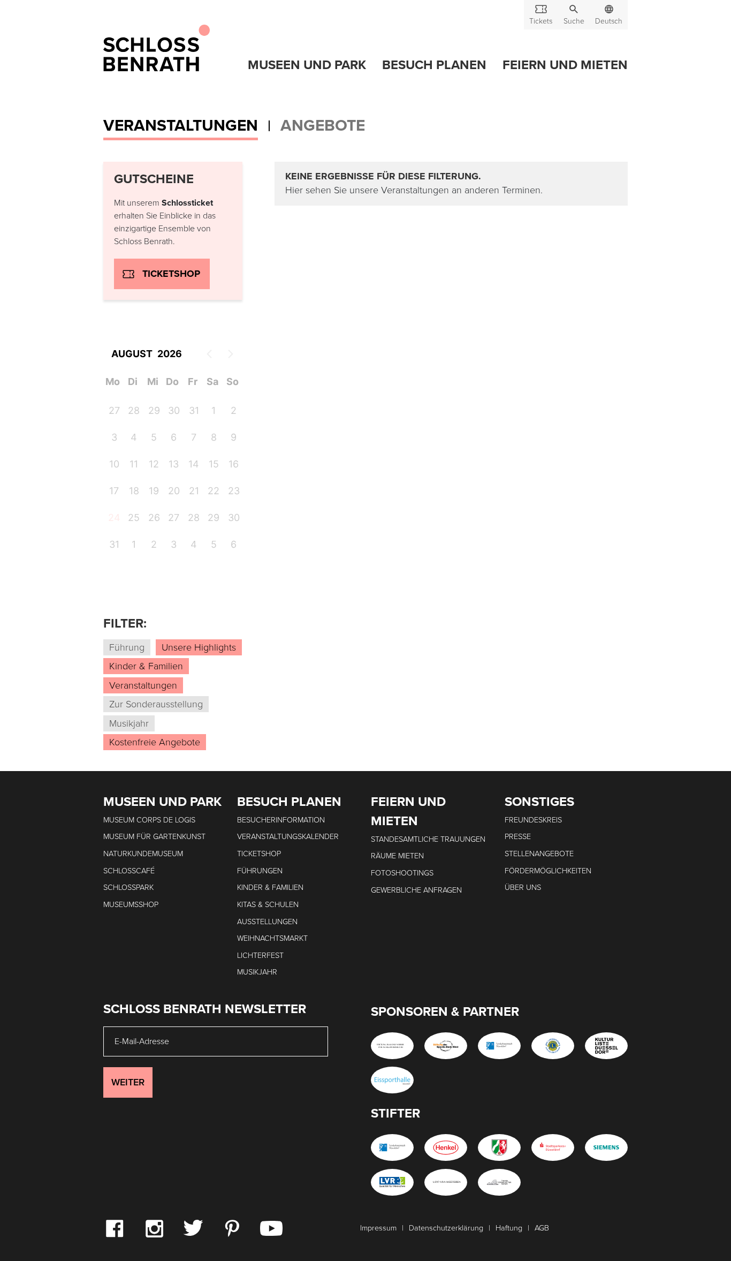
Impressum (378, 1228)
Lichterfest (260, 955)
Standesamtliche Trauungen (428, 839)
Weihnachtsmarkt (272, 938)
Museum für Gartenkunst (154, 836)
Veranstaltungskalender (288, 836)
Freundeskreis (533, 820)
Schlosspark (128, 887)
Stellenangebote (539, 853)
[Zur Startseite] (156, 49)
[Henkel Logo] (446, 1147)
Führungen (260, 870)
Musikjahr (257, 972)
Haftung (509, 1228)
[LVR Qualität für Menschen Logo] (392, 1182)
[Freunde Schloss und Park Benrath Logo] (499, 1182)
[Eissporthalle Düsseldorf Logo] (392, 1080)
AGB (542, 1228)
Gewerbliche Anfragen (416, 890)
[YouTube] (271, 1227)
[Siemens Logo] (606, 1147)
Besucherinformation (281, 820)
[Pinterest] (231, 1227)
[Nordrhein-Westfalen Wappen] (499, 1147)
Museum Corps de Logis (149, 820)
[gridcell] (113, 519)
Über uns (523, 887)
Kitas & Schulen (268, 904)
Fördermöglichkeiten (548, 870)
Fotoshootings (402, 873)
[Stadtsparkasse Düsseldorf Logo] (553, 1147)
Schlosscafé (129, 870)
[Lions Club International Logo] (553, 1046)
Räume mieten (397, 855)
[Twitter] (192, 1227)
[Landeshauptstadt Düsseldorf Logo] (499, 1046)
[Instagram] (154, 1227)
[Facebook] (114, 1227)
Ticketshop (171, 274)
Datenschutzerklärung (446, 1228)
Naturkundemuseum (143, 853)
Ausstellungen (267, 921)
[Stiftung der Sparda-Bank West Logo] (446, 1046)
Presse (518, 836)
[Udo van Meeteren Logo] (446, 1182)
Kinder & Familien (270, 887)
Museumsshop (130, 904)
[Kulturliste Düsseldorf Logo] (606, 1046)
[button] (573, 15)
